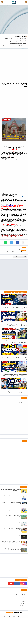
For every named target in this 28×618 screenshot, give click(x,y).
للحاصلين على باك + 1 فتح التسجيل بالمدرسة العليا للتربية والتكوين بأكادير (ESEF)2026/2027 (15, 308)
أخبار (24, 592)
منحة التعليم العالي (21, 605)
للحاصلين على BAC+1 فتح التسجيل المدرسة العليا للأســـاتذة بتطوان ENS (14, 358)
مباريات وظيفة (22, 603)
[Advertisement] (14, 20)
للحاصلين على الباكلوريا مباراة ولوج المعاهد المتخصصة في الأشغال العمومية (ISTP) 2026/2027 (14, 341)
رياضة (24, 599)
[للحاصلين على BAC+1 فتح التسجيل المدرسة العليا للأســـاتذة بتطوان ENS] (14, 349)
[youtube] (11, 583)
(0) (2, 45)
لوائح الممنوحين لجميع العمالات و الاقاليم (13, 522)
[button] (17, 242)
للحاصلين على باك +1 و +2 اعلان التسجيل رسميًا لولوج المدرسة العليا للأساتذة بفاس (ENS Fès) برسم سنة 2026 (15, 375)
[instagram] (23, 583)
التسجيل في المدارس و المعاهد (20, 36)
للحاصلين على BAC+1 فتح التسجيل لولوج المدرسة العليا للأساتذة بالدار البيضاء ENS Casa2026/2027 (15, 325)
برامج (24, 597)
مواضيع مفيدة (22, 608)
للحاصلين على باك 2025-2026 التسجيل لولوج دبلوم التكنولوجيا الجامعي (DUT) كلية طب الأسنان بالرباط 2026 (14, 392)
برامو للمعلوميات (9, 612)
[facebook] (17, 583)
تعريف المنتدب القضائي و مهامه (15, 535)
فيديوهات (23, 601)
